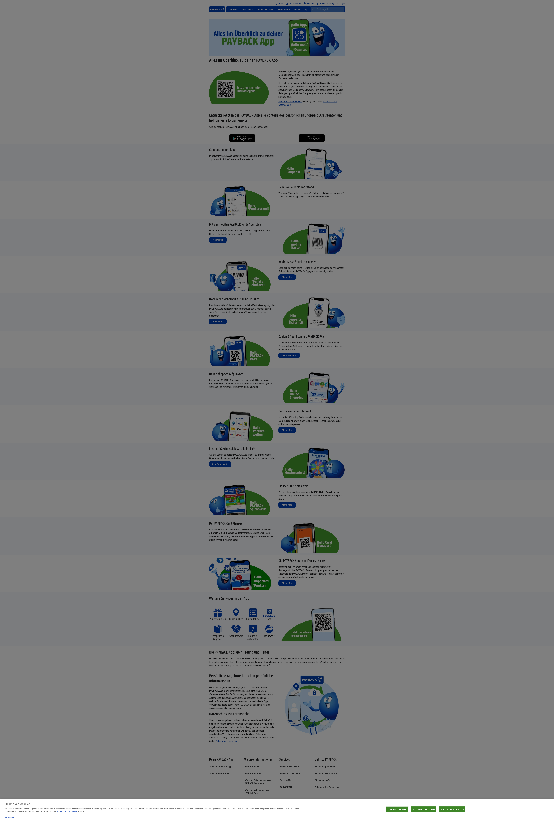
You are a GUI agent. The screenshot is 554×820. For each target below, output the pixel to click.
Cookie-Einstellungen (397, 809)
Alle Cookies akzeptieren (452, 809)
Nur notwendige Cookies (424, 809)
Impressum (10, 817)
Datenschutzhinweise (67, 811)
